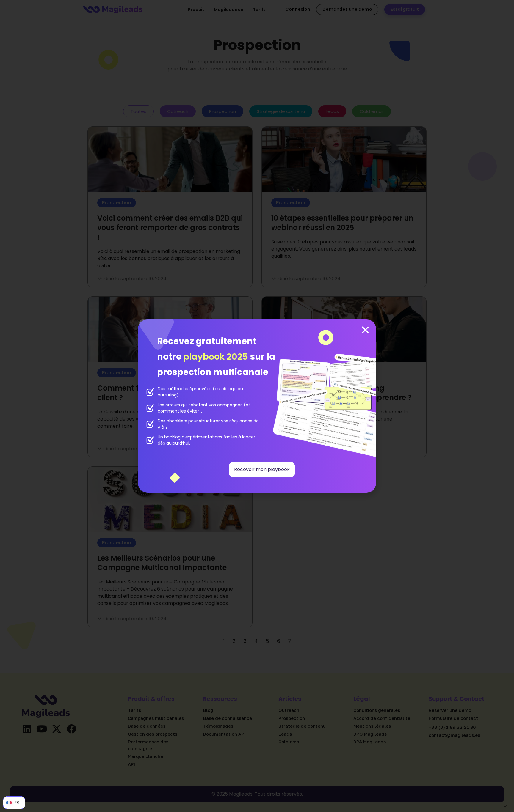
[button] (365, 330)
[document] (257, 406)
